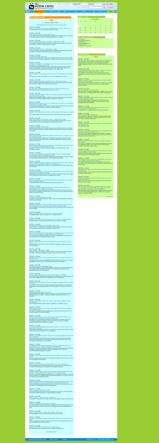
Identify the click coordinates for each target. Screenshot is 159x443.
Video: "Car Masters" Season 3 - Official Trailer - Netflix (43, 49)
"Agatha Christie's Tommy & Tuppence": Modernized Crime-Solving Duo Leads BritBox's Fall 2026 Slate (95, 151)
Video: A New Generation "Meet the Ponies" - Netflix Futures (44, 427)
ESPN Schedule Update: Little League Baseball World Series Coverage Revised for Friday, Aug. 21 (93, 108)
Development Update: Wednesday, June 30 (40, 292)
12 (85, 28)
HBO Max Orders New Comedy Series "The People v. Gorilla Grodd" (95, 60)
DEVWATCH (82, 42)
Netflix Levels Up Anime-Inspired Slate (87, 114)
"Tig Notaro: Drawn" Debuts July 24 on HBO (40, 197)
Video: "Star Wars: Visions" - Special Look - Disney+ (42, 34)
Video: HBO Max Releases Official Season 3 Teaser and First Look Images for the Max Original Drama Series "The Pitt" (94, 71)
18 (80, 30)
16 (105, 28)
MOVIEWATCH (82, 44)
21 (95, 30)
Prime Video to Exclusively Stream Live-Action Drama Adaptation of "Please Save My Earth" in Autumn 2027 (95, 131)
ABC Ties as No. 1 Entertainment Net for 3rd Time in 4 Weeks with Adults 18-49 (49, 88)
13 (90, 28)
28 (95, 32)
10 (111, 25)
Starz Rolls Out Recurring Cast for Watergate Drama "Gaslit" (44, 225)
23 (105, 30)
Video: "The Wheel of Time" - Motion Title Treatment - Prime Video (45, 412)
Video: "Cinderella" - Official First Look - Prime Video (42, 397)
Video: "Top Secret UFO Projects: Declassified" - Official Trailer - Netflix (46, 41)
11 (80, 28)
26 (85, 32)
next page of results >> (51, 431)
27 (90, 32)
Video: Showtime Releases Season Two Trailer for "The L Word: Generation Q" (48, 364)
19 (85, 30)
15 (100, 28)
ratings (61, 25)
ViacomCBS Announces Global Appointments (40, 266)
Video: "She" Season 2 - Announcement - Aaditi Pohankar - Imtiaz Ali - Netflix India (49, 28)
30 (105, 32)
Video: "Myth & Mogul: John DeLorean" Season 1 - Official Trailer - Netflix (47, 119)
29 (100, 32)
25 (80, 32)
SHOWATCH (82, 39)
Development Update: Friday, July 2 (38, 56)
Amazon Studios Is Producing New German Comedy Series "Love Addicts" (47, 275)
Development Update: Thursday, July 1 (39, 126)
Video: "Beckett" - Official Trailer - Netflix (39, 250)
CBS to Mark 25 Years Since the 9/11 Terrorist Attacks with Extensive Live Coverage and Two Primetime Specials (95, 160)
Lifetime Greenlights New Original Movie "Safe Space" (42, 403)
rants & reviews (49, 25)
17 (111, 28)
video (64, 25)
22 (100, 30)
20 (90, 30)
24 (111, 30)
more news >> (109, 196)
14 (95, 28)
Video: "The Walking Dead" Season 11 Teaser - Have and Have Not (46, 213)
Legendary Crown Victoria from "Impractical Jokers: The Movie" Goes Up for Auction (50, 219)
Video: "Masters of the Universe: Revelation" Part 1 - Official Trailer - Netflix (47, 81)
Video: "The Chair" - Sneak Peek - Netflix (39, 390)
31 (111, 32)
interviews (55, 25)
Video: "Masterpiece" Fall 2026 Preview (88, 90)
